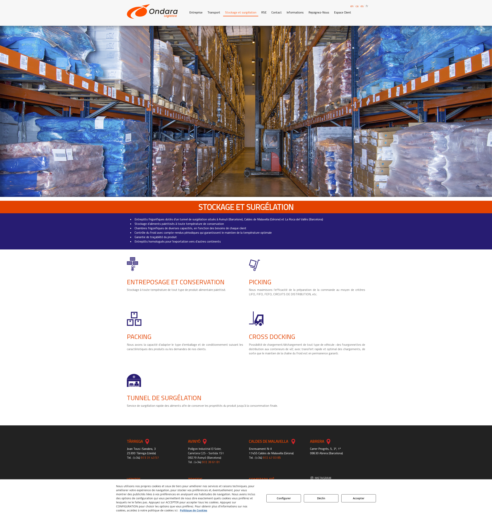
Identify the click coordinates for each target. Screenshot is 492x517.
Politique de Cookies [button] (193, 510)
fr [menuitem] (367, 6)
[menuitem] (355, 5)
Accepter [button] (358, 498)
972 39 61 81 (211, 462)
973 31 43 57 (150, 457)
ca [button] (357, 6)
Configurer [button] (284, 498)
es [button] (362, 6)
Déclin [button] (321, 498)
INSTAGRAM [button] (322, 478)
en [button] (351, 6)
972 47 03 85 (272, 457)
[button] (152, 11)
